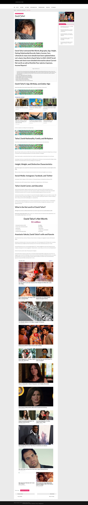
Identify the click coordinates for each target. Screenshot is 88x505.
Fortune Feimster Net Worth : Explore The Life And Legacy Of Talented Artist (67, 43)
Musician (48, 7)
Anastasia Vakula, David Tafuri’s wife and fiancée (24, 80)
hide (38, 68)
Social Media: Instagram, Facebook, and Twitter (24, 77)
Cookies (23, 502)
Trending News (41, 7)
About (15, 502)
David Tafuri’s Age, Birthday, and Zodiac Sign (23, 75)
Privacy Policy (28, 502)
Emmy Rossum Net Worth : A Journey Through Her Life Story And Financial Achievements (67, 30)
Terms (21, 502)
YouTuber (27, 7)
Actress (21, 7)
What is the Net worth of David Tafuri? (23, 79)
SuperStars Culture (19, 2)
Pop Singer (53, 7)
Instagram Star (33, 7)
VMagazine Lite (40, 503)
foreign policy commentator (19, 13)
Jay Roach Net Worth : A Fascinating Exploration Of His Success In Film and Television (67, 34)
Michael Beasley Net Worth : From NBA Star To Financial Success (67, 27)
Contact (18, 502)
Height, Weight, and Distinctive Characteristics (24, 76)
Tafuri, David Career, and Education (22, 78)
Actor (17, 7)
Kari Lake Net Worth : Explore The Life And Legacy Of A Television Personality (67, 38)
